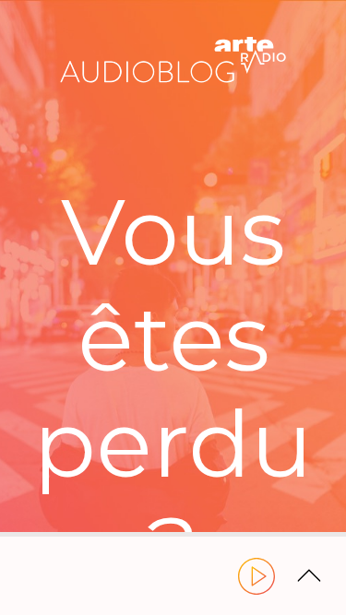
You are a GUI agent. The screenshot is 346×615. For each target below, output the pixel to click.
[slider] (173, 534)
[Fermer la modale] (170, 291)
